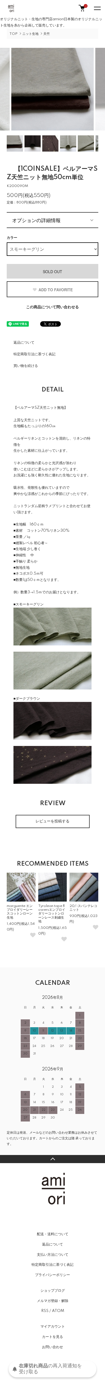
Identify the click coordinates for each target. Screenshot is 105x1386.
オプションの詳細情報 (36, 219)
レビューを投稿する (52, 821)
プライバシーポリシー (52, 1275)
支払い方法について (52, 1255)
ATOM (58, 1311)
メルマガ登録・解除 (52, 1301)
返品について (23, 342)
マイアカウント (52, 1326)
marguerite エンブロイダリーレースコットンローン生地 (20, 911)
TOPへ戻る (52, 1159)
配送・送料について (52, 1234)
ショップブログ (52, 1291)
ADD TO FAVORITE (55, 289)
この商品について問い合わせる (52, 307)
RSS (44, 1311)
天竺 (46, 34)
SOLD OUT (52, 271)
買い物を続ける (25, 366)
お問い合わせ (52, 1347)
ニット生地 (30, 34)
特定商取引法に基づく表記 (34, 354)
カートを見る (52, 1337)
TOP (13, 34)
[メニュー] (97, 8)
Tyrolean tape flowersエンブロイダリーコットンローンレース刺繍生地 (51, 913)
